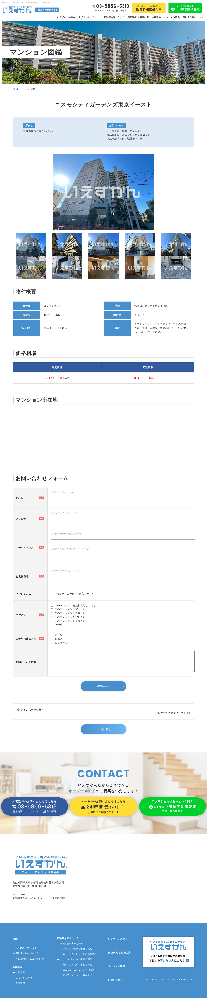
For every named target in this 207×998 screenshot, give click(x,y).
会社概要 (20, 972)
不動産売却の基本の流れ (28, 953)
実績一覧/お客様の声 (119, 952)
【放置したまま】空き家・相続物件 (78, 969)
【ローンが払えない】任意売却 (76, 959)
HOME (16, 89)
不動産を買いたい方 (193, 17)
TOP (15, 939)
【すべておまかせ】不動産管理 (76, 975)
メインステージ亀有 (32, 709)
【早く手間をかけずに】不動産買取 (78, 954)
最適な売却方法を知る (71, 943)
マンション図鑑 (172, 17)
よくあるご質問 (24, 977)
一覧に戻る (104, 729)
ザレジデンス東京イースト (170, 713)
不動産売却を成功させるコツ (30, 958)
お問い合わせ (115, 979)
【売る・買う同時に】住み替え (76, 964)
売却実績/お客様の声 (138, 17)
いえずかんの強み (66, 17)
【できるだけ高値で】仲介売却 (76, 949)
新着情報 (20, 983)
